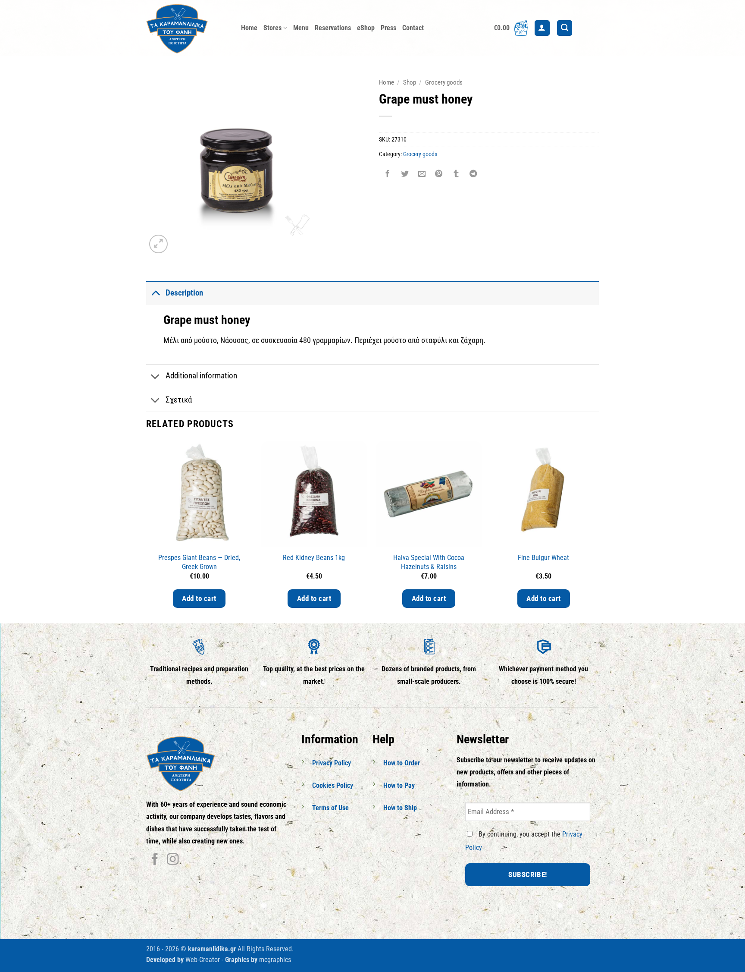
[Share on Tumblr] (456, 174)
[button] (511, 28)
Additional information (201, 376)
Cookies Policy (332, 785)
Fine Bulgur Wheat (543, 558)
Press (388, 28)
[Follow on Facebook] (155, 860)
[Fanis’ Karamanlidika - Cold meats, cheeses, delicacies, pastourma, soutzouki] (187, 28)
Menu (301, 28)
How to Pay (399, 785)
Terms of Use (330, 808)
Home (249, 28)
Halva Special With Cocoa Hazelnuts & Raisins (428, 562)
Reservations (333, 28)
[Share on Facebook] (387, 174)
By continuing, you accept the (523, 841)
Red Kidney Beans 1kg (314, 558)
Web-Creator (202, 960)
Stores (272, 28)
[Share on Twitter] (404, 174)
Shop (409, 82)
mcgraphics (275, 960)
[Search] (564, 28)
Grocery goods (444, 82)
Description (184, 293)
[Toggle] (155, 293)
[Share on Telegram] (473, 174)
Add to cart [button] (199, 598)
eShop (366, 28)
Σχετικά (179, 400)
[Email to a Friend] (421, 174)
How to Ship (400, 808)
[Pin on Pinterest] (439, 174)
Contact (413, 28)
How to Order (401, 763)
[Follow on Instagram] (172, 860)
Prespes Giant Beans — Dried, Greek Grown (199, 562)
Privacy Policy (331, 763)
